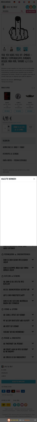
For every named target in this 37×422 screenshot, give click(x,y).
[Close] (34, 179)
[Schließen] (35, 420)
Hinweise (27, 420)
